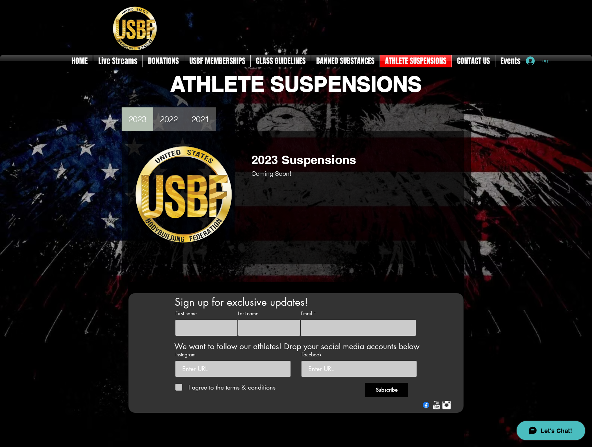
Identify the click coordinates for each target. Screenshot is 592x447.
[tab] (137, 119)
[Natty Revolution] (436, 405)
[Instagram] (446, 405)
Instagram (185, 354)
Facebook (311, 354)
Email (306, 313)
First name (186, 313)
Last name (248, 313)
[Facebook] (426, 405)
